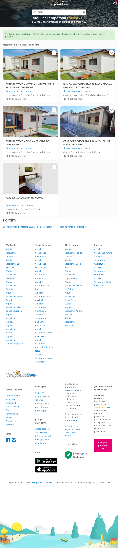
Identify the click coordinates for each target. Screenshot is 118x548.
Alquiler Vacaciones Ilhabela (11, 329)
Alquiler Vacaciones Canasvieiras (41, 307)
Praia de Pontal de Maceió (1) (73, 226)
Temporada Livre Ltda (43, 482)
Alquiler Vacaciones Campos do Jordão (14, 340)
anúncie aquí (71, 420)
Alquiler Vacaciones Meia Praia (43, 285)
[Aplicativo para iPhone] (46, 471)
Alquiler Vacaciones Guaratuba (99, 260)
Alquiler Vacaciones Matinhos (99, 271)
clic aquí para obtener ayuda (72, 432)
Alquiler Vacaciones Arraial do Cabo (73, 285)
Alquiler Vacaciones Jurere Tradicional (43, 358)
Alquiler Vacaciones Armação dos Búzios (71, 298)
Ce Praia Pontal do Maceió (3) (17, 226)
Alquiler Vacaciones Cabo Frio (73, 264)
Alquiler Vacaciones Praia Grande (14, 296)
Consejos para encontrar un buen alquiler (42, 407)
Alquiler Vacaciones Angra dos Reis (73, 311)
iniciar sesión (71, 390)
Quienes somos (13, 395)
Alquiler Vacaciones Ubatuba (11, 253)
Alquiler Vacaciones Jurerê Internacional (43, 333)
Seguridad (40, 392)
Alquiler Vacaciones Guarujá (11, 285)
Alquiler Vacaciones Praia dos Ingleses (43, 296)
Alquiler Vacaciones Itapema (40, 275)
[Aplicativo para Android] (46, 463)
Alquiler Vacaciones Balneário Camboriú (40, 320)
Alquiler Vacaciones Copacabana (71, 275)
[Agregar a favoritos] (54, 52)
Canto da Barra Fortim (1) (43, 226)
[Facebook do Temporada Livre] (9, 440)
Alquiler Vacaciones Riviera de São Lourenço (15, 307)
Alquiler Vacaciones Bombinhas (40, 253)
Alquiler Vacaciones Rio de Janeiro (73, 253)
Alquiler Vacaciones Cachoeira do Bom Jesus (44, 345)
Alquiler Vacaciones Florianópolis (41, 264)
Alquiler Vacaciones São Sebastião (13, 264)
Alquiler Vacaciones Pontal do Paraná (103, 282)
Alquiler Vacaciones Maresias (11, 318)
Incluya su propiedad (103, 444)
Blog (8, 410)
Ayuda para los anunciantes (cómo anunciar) (43, 432)
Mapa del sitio (12, 406)
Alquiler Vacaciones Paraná (103, 251)
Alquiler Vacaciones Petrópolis (70, 322)
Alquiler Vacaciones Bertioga (11, 275)
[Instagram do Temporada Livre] (14, 440)
